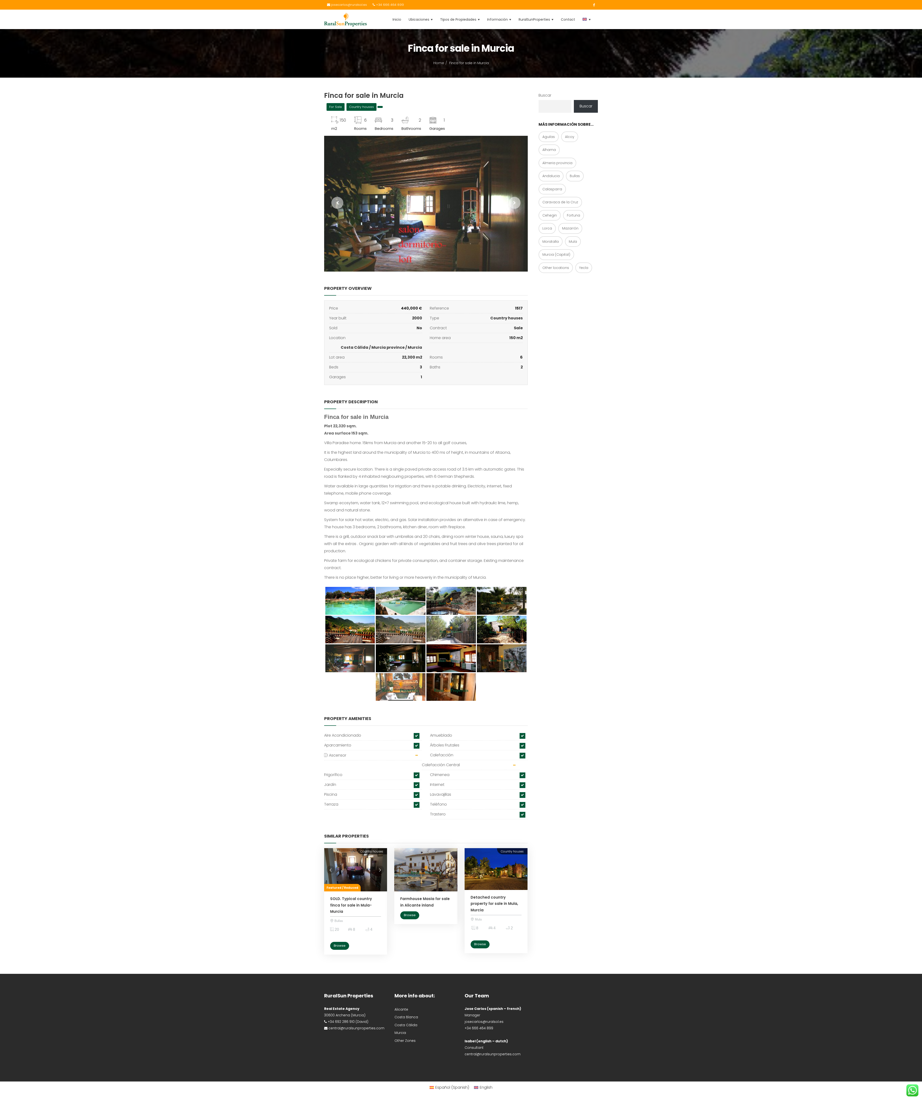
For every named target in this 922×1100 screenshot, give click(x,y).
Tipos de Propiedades (458, 19)
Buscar (545, 95)
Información (498, 19)
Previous (329, 869)
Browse (340, 945)
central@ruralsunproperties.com (493, 1054)
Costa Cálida (354, 347)
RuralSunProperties (535, 19)
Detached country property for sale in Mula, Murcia (494, 904)
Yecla (583, 267)
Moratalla (550, 241)
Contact (568, 19)
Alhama (549, 149)
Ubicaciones (419, 19)
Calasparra (552, 189)
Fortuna (573, 215)
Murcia (415, 347)
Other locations (555, 267)
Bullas (575, 176)
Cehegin (549, 215)
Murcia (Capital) (556, 254)
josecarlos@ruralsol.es (348, 4)
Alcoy (569, 136)
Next (376, 869)
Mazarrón (570, 228)
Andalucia (551, 176)
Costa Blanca (406, 1017)
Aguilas (548, 136)
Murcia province (388, 347)
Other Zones (405, 1040)
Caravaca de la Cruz (560, 202)
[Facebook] (593, 5)
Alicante (401, 1009)
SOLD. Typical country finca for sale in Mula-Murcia (351, 905)
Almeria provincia (557, 163)
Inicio (397, 19)
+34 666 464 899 (389, 4)
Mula (573, 241)
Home (438, 62)
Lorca (547, 228)
